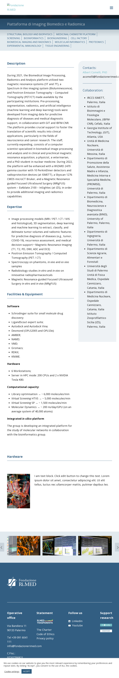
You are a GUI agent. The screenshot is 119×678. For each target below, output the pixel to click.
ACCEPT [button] (26, 671)
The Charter (44, 629)
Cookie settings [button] (11, 671)
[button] (111, 7)
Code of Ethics (45, 634)
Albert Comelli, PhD (95, 72)
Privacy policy (45, 638)
